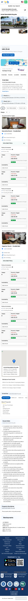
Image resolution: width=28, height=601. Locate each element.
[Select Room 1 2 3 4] (14, 168)
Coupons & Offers (7, 545)
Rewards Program (20, 545)
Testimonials (7, 541)
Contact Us (7, 543)
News (20, 549)
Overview (4, 75)
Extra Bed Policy (8, 143)
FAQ (20, 541)
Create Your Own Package (20, 553)
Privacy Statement (7, 540)
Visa (7, 547)
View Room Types (8, 55)
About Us (7, 538)
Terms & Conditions (20, 538)
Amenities (23, 75)
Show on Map (14, 63)
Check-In (6, 95)
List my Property (8, 574)
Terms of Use (20, 540)
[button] (14, 361)
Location (16, 75)
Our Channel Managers (7, 553)
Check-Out (6, 101)
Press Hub (7, 549)
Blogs (20, 543)
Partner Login (22, 576)
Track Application (20, 547)
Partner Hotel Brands (20, 551)
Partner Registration (21, 574)
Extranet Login (8, 576)
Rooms (10, 75)
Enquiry (7, 551)
